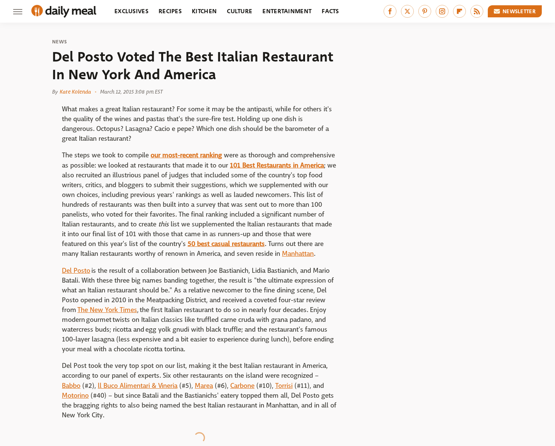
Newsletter (519, 11)
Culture (239, 11)
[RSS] (476, 11)
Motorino (75, 395)
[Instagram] (442, 11)
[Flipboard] (459, 11)
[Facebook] (390, 11)
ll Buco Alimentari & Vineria (137, 385)
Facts (330, 11)
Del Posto (76, 270)
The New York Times (107, 310)
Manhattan (298, 253)
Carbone (242, 385)
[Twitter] (407, 11)
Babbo (71, 385)
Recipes (170, 11)
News (59, 42)
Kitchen (204, 11)
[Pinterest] (424, 11)
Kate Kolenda (75, 91)
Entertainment (286, 11)
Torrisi (284, 385)
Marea (204, 385)
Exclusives (131, 11)
